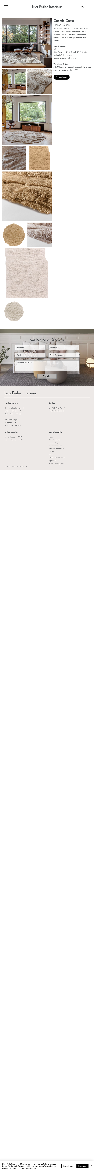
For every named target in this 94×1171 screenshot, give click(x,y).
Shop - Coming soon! (57, 463)
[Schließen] (91, 1166)
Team (51, 454)
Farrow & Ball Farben (56, 448)
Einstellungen (68, 1166)
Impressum (53, 460)
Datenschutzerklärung (57, 457)
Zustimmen (82, 1166)
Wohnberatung (54, 439)
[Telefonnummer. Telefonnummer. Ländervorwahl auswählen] (52, 355)
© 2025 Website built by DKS (16, 466)
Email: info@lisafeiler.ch (57, 410)
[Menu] (6, 7)
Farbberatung (53, 442)
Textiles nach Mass (56, 445)
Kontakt (52, 403)
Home (51, 437)
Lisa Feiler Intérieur (47, 7)
